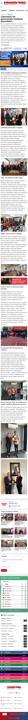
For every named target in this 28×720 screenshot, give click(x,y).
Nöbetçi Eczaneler (6, 697)
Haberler (3, 14)
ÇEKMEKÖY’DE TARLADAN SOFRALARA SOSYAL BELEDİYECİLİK (7, 536)
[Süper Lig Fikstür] (26, 615)
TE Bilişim (17, 718)
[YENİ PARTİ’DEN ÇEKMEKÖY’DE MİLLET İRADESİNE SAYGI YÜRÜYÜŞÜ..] (21, 517)
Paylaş (4, 68)
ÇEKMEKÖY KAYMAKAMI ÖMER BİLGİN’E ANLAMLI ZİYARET (20, 549)
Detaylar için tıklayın (14, 610)
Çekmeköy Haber (13, 503)
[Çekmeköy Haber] (4, 504)
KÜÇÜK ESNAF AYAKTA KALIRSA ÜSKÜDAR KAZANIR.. (20, 536)
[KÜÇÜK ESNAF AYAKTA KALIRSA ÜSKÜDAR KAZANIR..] (21, 530)
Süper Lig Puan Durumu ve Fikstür (7, 704)
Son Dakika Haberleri (7, 708)
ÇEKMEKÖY (4, 10)
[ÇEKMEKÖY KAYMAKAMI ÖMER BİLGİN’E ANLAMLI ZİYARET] (21, 543)
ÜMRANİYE (12, 10)
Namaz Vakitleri (6, 700)
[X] (11, 693)
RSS (5, 714)
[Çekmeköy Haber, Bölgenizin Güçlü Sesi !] (15, 3)
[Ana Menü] (1, 3)
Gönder (4, 570)
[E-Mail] (9, 506)
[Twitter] (14, 506)
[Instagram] (17, 506)
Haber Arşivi (19, 708)
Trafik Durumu (19, 700)
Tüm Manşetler (19, 703)
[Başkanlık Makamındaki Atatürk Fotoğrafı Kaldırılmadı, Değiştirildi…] (7, 517)
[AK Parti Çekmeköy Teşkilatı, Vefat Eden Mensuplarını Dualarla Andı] (7, 543)
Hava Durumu (19, 697)
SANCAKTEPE (20, 10)
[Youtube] (19, 506)
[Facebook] (12, 506)
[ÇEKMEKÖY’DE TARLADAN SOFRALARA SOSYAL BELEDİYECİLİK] (7, 530)
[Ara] (1, 7)
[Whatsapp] (19, 693)
